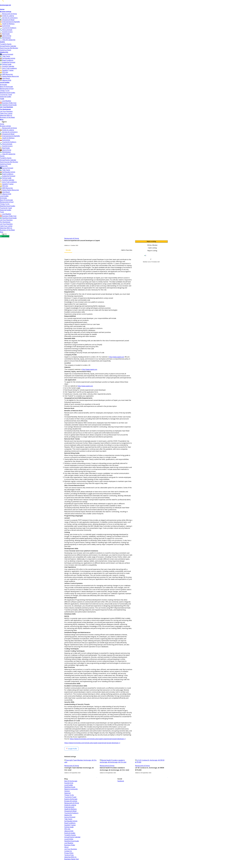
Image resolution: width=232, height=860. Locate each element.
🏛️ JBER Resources (6, 74)
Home (2, 9)
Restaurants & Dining (71, 238)
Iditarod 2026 (68, 831)
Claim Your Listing (6, 113)
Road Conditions (69, 823)
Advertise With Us (6, 115)
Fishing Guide (68, 827)
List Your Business (6, 107)
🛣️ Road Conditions (6, 60)
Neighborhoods (69, 787)
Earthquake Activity (70, 821)
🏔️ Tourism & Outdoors (8, 28)
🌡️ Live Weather (5, 101)
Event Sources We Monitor (9, 48)
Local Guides (4, 82)
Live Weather (68, 843)
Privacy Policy (68, 853)
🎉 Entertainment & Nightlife (10, 22)
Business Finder (69, 845)
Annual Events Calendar (8, 46)
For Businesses (5, 109)
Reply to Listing (151, 241)
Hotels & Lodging (70, 805)
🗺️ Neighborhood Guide (8, 105)
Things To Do (4, 91)
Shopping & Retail (70, 811)
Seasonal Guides (5, 97)
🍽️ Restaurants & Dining (8, 14)
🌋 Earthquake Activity (7, 58)
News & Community (71, 789)
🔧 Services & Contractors (9, 18)
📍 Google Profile (71, 749)
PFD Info (67, 829)
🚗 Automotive (5, 26)
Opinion (67, 791)
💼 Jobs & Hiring (5, 36)
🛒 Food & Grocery (6, 32)
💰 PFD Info (4, 72)
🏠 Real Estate (5, 34)
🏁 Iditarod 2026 (5, 80)
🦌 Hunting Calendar (7, 66)
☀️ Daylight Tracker (7, 70)
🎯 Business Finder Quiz (8, 103)
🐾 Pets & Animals (6, 30)
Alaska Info (4, 52)
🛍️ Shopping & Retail (7, 20)
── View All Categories (7, 40)
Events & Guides (69, 833)
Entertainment (69, 807)
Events (2, 42)
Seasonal (67, 793)
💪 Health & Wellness (7, 24)
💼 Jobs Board (5, 78)
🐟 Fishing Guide (5, 64)
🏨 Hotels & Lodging (7, 16)
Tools (2, 99)
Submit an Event (5, 50)
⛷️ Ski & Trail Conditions (8, 68)
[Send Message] (135, 265)
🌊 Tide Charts (5, 56)
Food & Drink (68, 783)
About (66, 847)
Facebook (120, 781)
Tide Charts (68, 819)
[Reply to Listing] (94, 777)
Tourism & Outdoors (71, 813)
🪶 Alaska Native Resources (9, 76)
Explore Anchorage (70, 799)
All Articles (3, 85)
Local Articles (68, 839)
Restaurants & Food (6, 89)
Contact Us (68, 851)
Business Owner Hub (71, 859)
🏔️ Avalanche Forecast (7, 62)
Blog (1, 119)
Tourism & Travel (6, 95)
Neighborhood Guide (71, 841)
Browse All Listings (70, 801)
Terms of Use (69, 855)
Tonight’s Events (5, 44)
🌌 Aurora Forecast (6, 54)
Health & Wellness (70, 809)
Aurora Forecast (69, 817)
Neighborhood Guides (7, 93)
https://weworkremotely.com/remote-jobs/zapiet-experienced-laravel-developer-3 (97, 739)
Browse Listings (5, 12)
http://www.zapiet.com (116, 357)
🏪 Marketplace (5, 38)
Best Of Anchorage (6, 87)
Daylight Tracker (70, 825)
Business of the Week (7, 117)
